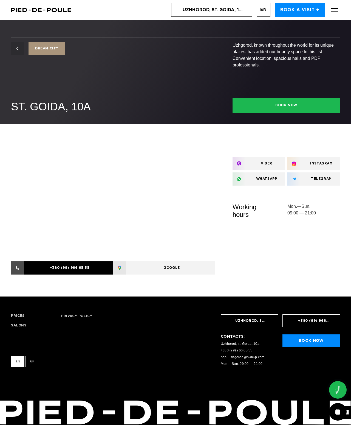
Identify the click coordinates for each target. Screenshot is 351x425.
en (263, 10)
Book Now (286, 105)
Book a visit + (299, 10)
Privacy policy (76, 316)
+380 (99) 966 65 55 (237, 350)
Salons (19, 325)
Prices (18, 315)
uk (32, 361)
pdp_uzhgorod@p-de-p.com (243, 357)
